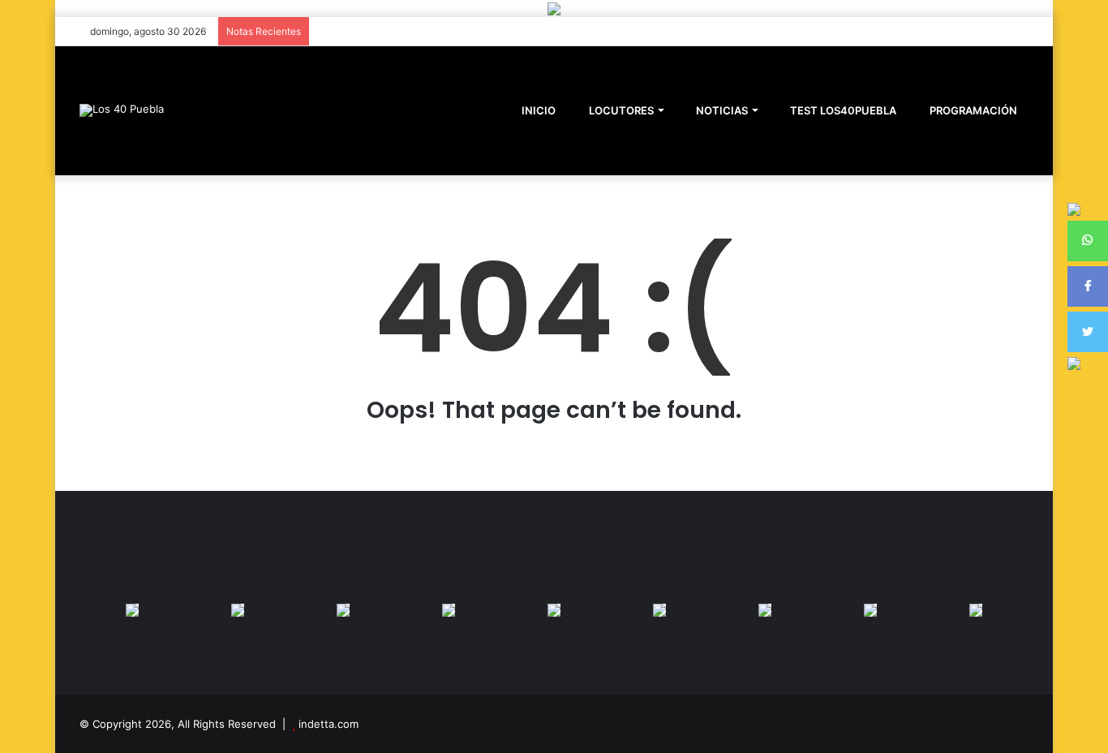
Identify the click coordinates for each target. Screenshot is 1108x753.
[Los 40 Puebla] (121, 110)
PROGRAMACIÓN (972, 110)
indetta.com (328, 723)
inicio (539, 110)
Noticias (721, 110)
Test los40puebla (842, 110)
